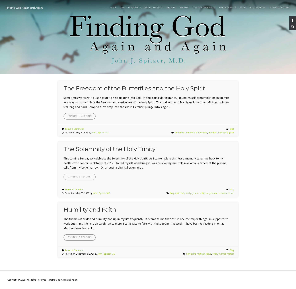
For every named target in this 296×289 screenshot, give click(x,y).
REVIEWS (184, 7)
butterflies (180, 132)
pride (214, 253)
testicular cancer (226, 193)
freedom (212, 132)
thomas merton (226, 253)
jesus (231, 132)
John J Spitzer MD (100, 132)
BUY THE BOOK (257, 7)
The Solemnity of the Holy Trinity (109, 149)
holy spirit (223, 132)
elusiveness (201, 132)
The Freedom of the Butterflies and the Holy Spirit (134, 88)
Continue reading (82, 117)
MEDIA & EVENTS (227, 7)
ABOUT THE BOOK (154, 7)
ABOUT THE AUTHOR (130, 7)
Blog (232, 128)
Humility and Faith (90, 209)
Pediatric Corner (279, 7)
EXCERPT (171, 7)
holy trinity (186, 193)
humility (201, 253)
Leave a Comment (74, 128)
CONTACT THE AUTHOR (204, 7)
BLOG (243, 7)
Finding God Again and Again (24, 7)
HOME (113, 7)
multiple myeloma (208, 193)
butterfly (190, 132)
